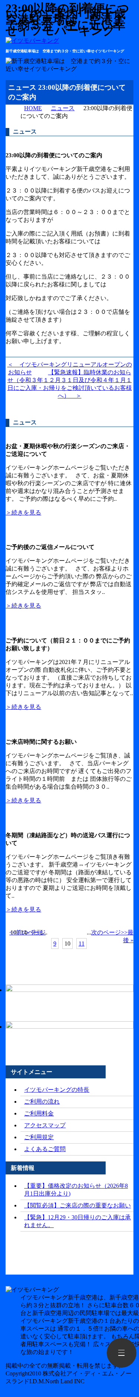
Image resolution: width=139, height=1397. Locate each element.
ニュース (63, 108)
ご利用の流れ (42, 1101)
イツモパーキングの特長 (56, 1090)
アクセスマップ (45, 1125)
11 (82, 943)
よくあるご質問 (45, 1149)
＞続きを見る (23, 512)
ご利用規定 (39, 1137)
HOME (33, 108)
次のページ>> (109, 932)
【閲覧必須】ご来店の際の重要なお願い (77, 1205)
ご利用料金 (39, 1113)
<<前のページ (27, 932)
